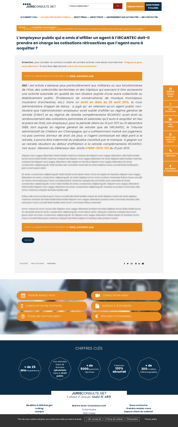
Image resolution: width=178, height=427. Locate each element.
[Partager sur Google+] (131, 264)
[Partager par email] (143, 264)
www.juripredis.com (81, 76)
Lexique (39, 411)
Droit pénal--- (82, 17)
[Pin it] (136, 264)
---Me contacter (148, 17)
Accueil (22, 27)
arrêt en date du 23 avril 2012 (105, 102)
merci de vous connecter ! (82, 66)
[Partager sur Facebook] (124, 264)
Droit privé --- (99, 17)
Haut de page (37, 263)
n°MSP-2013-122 (97, 148)
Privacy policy (151, 419)
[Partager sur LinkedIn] (139, 264)
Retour (28, 240)
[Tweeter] (128, 264)
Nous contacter (139, 405)
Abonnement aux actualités (122, 17)
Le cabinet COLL (28, 17)
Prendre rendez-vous (138, 408)
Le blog (39, 408)
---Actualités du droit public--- (55, 17)
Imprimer (51, 263)
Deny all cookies (115, 419)
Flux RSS (24, 263)
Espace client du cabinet (138, 411)
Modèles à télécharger (39, 405)
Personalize (132, 419)
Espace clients (135, 6)
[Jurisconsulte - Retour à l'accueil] (39, 4)
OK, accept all (94, 419)
